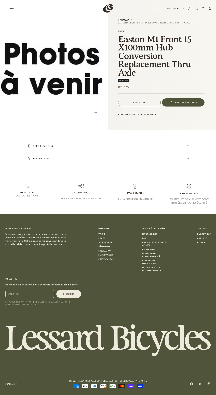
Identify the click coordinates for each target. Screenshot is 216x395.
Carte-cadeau (106, 259)
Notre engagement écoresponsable (152, 269)
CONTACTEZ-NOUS (27, 195)
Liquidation (105, 250)
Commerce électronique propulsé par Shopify (122, 381)
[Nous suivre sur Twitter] (200, 384)
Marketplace (105, 255)
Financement (149, 249)
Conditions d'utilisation (149, 262)
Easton (122, 31)
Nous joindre (149, 234)
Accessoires (105, 242)
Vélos (101, 234)
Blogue (201, 242)
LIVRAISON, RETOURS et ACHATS (137, 114)
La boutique (204, 234)
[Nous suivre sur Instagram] (209, 384)
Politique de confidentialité (151, 255)
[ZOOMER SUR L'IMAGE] (95, 112)
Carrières (202, 238)
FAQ (144, 238)
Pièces (101, 238)
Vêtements (104, 246)
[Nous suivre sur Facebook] (191, 384)
